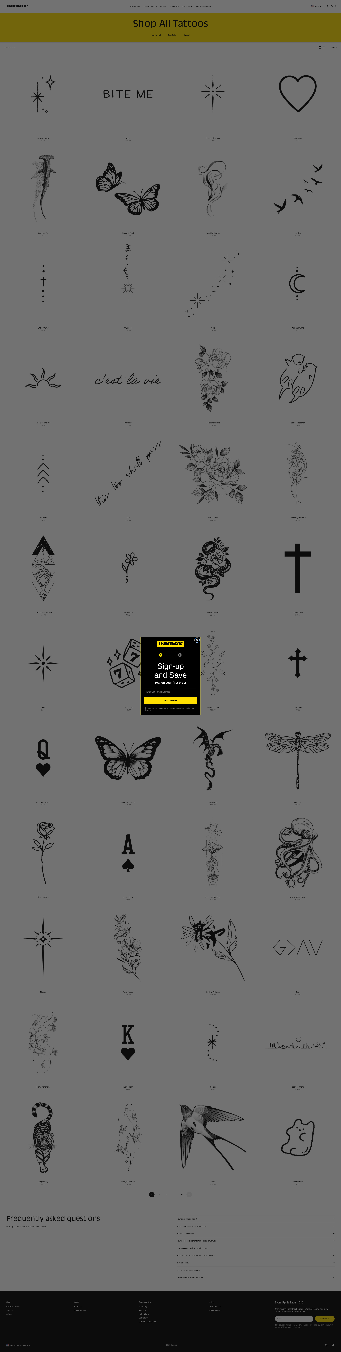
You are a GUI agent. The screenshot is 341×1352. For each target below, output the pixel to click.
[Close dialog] (197, 640)
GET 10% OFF (171, 700)
